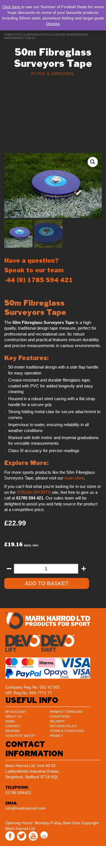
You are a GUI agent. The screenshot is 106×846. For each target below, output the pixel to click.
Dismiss (53, 23)
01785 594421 (18, 792)
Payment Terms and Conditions (66, 714)
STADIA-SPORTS (34, 492)
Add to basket (47, 583)
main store (74, 478)
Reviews (12, 731)
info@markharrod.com (25, 808)
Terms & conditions (67, 731)
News (9, 721)
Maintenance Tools (18, 38)
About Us (13, 716)
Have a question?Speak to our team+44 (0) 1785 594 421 (38, 270)
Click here (11, 7)
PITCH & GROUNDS (27, 34)
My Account (15, 711)
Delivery (57, 721)
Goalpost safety (20, 735)
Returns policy (63, 726)
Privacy (56, 735)
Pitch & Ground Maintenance (64, 34)
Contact (12, 726)
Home (8, 34)
